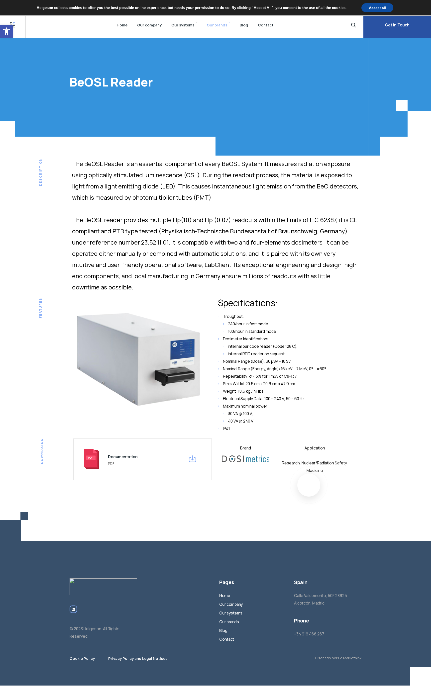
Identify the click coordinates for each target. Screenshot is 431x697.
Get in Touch (397, 25)
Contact (266, 25)
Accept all (377, 8)
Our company (149, 25)
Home (122, 25)
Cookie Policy (82, 658)
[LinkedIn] (73, 609)
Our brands (217, 25)
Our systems (182, 25)
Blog (244, 25)
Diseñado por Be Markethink (338, 658)
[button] (6, 31)
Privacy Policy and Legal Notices (137, 658)
